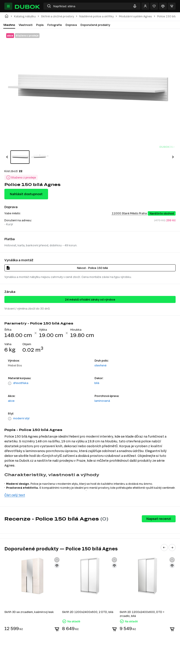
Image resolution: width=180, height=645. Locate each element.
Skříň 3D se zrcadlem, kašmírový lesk (29, 611)
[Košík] (172, 6)
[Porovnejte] (163, 6)
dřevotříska (20, 382)
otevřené (100, 365)
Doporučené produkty (95, 24)
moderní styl (21, 418)
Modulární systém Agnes (135, 16)
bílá (96, 382)
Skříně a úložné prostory (57, 16)
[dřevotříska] (9, 383)
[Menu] (8, 6)
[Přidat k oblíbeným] (56, 559)
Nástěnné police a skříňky (96, 16)
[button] (7, 157)
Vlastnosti (25, 24)
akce (11, 400)
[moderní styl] (9, 418)
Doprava (71, 24)
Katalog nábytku (25, 16)
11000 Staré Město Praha (129, 213)
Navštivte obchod (161, 213)
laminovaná (102, 400)
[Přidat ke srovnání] (56, 565)
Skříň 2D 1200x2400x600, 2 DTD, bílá (87, 611)
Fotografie (54, 24)
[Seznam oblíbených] (154, 6)
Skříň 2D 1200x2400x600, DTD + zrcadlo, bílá (142, 613)
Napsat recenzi (158, 519)
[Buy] (56, 629)
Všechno (9, 24)
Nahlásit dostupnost (26, 194)
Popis (40, 24)
